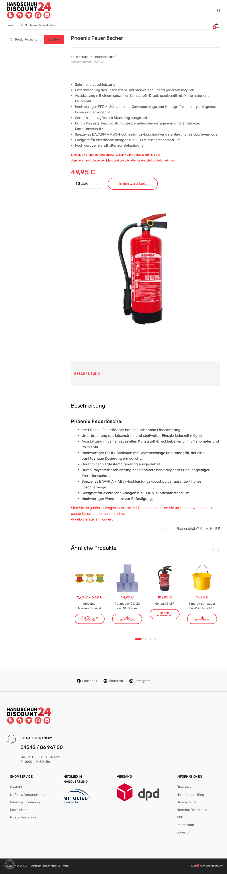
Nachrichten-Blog (190, 795)
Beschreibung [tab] (87, 374)
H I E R (215, 528)
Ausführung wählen (89, 619)
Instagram (142, 681)
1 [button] (138, 639)
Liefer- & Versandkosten (28, 795)
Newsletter (18, 810)
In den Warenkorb (132, 184)
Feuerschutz (79, 57)
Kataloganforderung (25, 802)
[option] (146, 269)
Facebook (89, 681)
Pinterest (116, 681)
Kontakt (16, 787)
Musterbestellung (23, 817)
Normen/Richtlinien (192, 810)
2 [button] (146, 639)
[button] (10, 864)
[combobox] (113, 25)
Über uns (184, 787)
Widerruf (183, 832)
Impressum (185, 825)
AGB (180, 817)
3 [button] (150, 639)
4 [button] (155, 639)
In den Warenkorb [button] (127, 619)
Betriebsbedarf (105, 57)
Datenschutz (186, 802)
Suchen (54, 39)
